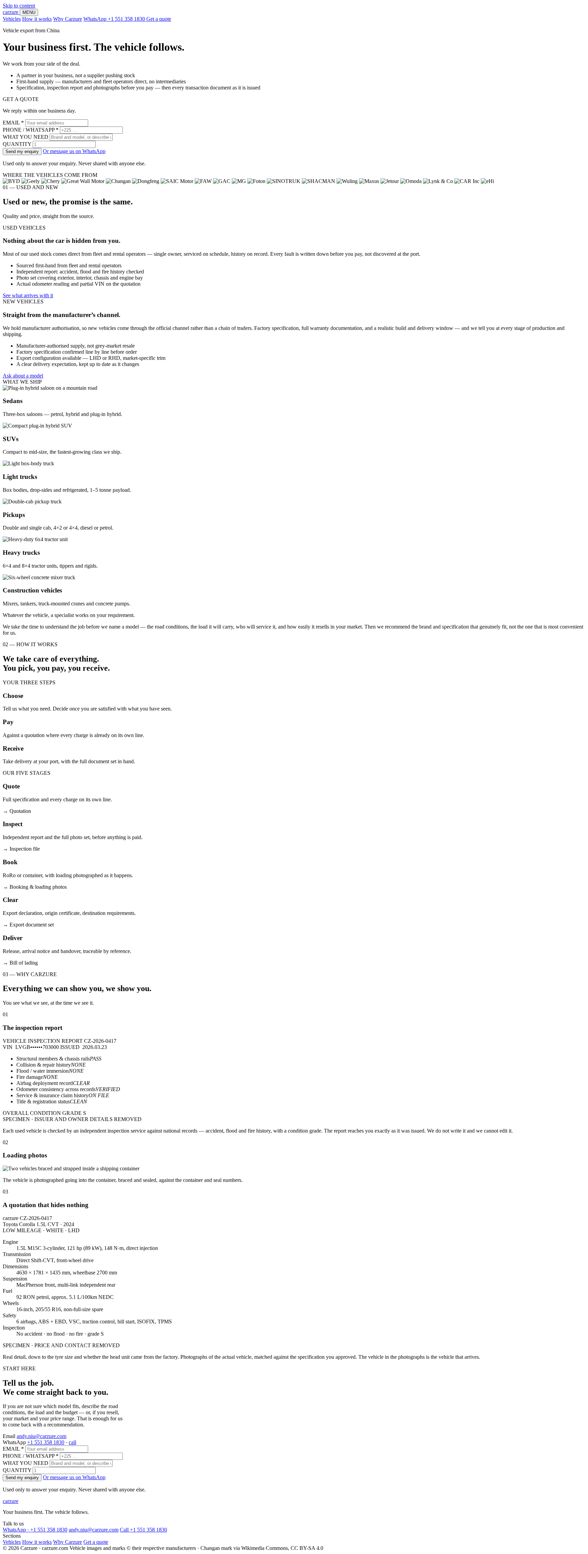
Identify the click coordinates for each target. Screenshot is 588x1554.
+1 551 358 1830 (45, 1442)
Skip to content (19, 6)
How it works (37, 19)
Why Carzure (67, 19)
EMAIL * (13, 123)
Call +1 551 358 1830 (143, 1530)
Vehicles (12, 19)
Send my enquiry (22, 151)
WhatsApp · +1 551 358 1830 (35, 1530)
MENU (28, 12)
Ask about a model (23, 376)
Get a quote (158, 19)
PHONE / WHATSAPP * (31, 130)
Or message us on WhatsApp (74, 151)
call (72, 1442)
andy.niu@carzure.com (41, 1436)
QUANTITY (17, 144)
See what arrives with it (28, 295)
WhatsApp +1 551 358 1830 (114, 19)
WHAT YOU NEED (25, 137)
